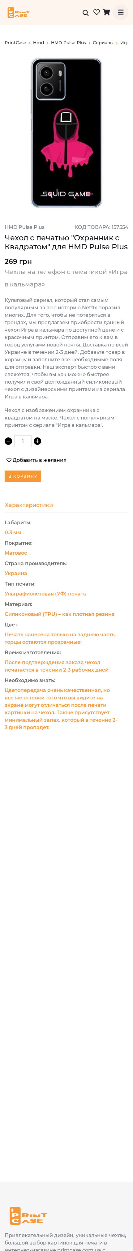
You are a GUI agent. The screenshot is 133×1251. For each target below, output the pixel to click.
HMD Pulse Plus (68, 42)
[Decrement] (8, 441)
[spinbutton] (23, 441)
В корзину (22, 476)
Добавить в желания (39, 460)
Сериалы (103, 42)
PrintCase (15, 42)
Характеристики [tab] (29, 505)
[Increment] (37, 441)
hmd (38, 42)
